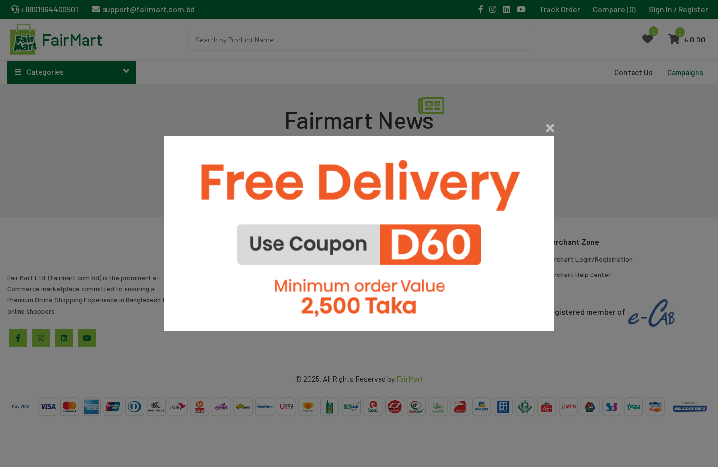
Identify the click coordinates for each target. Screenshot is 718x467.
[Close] (550, 128)
